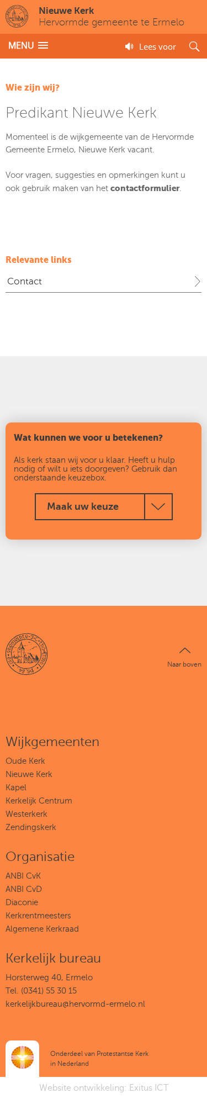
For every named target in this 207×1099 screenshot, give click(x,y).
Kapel (16, 787)
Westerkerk (26, 814)
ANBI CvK (23, 875)
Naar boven (184, 664)
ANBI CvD (24, 889)
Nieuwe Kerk (29, 774)
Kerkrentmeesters (38, 915)
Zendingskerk (31, 827)
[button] (28, 45)
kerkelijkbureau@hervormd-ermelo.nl (75, 1004)
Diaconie (22, 902)
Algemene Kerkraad (42, 928)
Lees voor (157, 46)
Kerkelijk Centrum (39, 800)
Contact (24, 281)
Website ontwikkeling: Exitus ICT (103, 1088)
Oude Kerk (25, 761)
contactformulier (144, 188)
